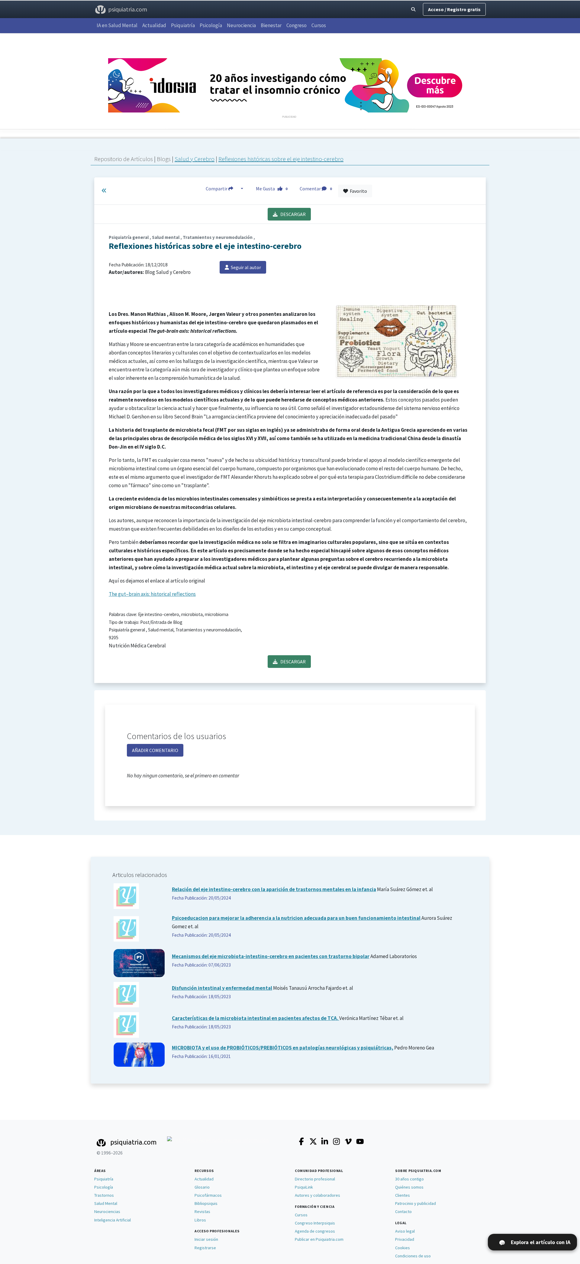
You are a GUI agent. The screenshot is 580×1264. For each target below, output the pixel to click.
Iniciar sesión (206, 1239)
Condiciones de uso (413, 1256)
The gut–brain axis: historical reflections (152, 594)
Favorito (357, 191)
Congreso (296, 25)
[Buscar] (413, 9)
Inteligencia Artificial (112, 1220)
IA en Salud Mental (117, 25)
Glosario (202, 1187)
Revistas (202, 1211)
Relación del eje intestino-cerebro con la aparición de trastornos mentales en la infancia (274, 889)
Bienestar (271, 25)
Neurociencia (241, 25)
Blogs (164, 159)
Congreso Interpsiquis (315, 1223)
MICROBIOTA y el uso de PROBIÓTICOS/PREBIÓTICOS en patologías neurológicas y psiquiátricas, (282, 1047)
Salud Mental (105, 1203)
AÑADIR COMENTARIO (155, 750)
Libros (200, 1220)
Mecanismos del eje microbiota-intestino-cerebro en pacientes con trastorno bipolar (270, 956)
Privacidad (404, 1239)
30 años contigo (409, 1179)
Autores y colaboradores (317, 1195)
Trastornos (104, 1195)
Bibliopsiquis (206, 1203)
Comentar (316, 189)
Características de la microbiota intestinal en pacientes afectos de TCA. (255, 1018)
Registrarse (205, 1247)
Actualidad (154, 25)
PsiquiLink (304, 1187)
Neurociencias (107, 1211)
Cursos (318, 25)
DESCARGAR (292, 214)
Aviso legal (405, 1231)
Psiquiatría (183, 25)
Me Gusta (272, 189)
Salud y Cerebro (194, 159)
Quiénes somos (409, 1187)
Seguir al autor (245, 267)
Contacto (403, 1211)
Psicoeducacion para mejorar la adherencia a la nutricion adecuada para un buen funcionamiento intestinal (296, 918)
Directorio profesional (315, 1179)
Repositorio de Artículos (123, 159)
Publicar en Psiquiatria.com (319, 1239)
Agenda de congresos (315, 1231)
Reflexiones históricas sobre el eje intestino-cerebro (280, 159)
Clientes (402, 1195)
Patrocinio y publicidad (415, 1203)
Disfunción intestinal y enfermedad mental (222, 988)
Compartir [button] (217, 189)
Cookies (402, 1247)
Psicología (211, 25)
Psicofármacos (208, 1195)
